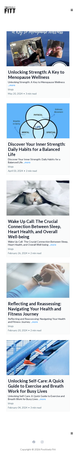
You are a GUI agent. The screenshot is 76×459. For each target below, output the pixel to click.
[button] (71, 10)
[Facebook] (34, 441)
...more (11, 85)
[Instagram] (42, 441)
